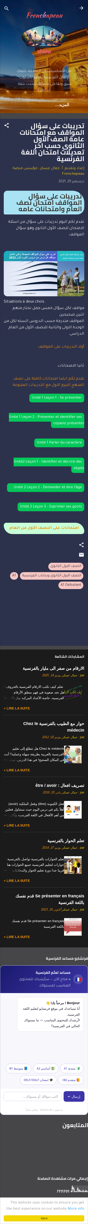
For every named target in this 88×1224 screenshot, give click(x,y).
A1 (14, 576)
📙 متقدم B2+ (71, 1080)
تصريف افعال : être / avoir (59, 785)
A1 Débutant (71, 585)
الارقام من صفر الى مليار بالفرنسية (53, 668)
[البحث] (6, 9)
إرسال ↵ (74, 1096)
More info (76, 1209)
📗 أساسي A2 (46, 1068)
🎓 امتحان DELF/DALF (38, 1080)
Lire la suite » (17, 708)
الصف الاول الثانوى (65, 566)
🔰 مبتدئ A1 (72, 1068)
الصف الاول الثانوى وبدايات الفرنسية (51, 576)
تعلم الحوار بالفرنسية (65, 840)
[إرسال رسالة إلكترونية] (81, 557)
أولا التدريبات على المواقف (61, 347)
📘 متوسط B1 (18, 1068)
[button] (6, 127)
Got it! (44, 1218)
